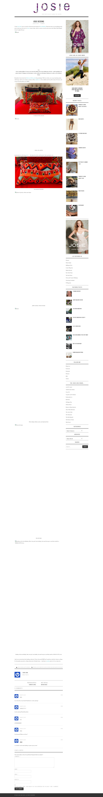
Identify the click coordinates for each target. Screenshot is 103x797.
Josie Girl (19, 26)
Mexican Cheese (44, 684)
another (48, 661)
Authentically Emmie (70, 389)
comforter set (37, 79)
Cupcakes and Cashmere (71, 394)
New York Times (69, 272)
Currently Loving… (32, 684)
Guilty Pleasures (27, 667)
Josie (28, 28)
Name (16, 769)
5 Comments (42, 23)
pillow (27, 155)
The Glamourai (69, 414)
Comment (17, 756)
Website (17, 779)
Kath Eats (68, 399)
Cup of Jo (68, 392)
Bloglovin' (68, 366)
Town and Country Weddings (72, 277)
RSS (67, 376)
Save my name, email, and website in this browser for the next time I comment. (37, 786)
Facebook (68, 368)
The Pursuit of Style (70, 419)
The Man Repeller (69, 417)
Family (19, 667)
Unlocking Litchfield (70, 280)
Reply (62, 695)
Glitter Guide (68, 262)
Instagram (68, 371)
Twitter (67, 378)
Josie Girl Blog (51, 8)
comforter (41, 667)
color (37, 667)
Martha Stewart (69, 270)
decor (45, 667)
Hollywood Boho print (31, 78)
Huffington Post (69, 265)
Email (16, 774)
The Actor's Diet (69, 412)
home (49, 667)
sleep (62, 667)
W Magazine (68, 283)
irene (21, 742)
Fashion (21, 667)
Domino (67, 260)
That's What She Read (70, 409)
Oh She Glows (69, 404)
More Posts (25, 674)
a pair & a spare (69, 387)
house (51, 667)
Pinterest (67, 373)
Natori (56, 667)
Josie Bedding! (43, 26)
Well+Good (68, 422)
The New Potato (69, 275)
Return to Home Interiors (71, 407)
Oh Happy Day (69, 402)
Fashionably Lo (69, 397)
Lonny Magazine (69, 267)
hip (47, 667)
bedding (34, 667)
